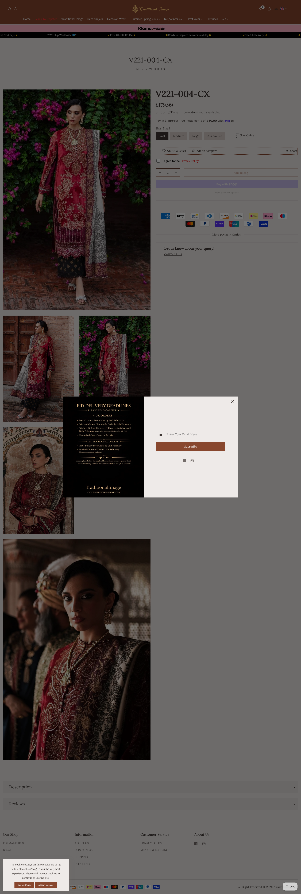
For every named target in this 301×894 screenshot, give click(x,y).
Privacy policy (24, 885)
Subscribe (190, 446)
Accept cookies (45, 885)
